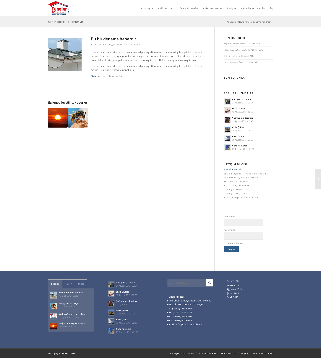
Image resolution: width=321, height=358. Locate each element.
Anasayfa (231, 21)
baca (105, 76)
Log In (231, 249)
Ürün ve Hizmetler (187, 8)
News (241, 21)
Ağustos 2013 (234, 289)
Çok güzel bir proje (232, 56)
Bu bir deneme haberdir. (114, 39)
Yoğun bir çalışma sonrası (235, 43)
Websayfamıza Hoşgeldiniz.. (235, 49)
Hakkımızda (165, 8)
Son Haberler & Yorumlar (65, 22)
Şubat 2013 (233, 293)
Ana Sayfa (147, 8)
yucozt (137, 44)
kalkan (119, 76)
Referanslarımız (212, 8)
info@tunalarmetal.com (245, 197)
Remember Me (235, 243)
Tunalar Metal (69, 353)
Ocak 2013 (232, 297)
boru (112, 76)
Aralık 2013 (233, 285)
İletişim (231, 8)
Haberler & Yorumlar (253, 8)
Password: (229, 230)
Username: (229, 216)
